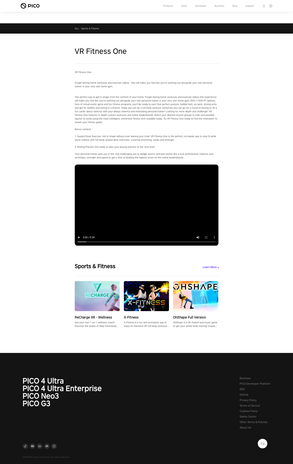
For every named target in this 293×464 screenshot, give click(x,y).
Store (184, 5)
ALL (77, 28)
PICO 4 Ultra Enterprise (62, 388)
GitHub (244, 394)
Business (219, 5)
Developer (200, 5)
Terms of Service (250, 405)
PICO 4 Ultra (43, 381)
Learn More (210, 267)
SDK (242, 389)
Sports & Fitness (90, 28)
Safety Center (248, 416)
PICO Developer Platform (255, 383)
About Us (245, 427)
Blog (234, 5)
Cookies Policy (249, 411)
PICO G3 (36, 403)
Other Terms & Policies (254, 422)
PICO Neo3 (41, 396)
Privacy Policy (248, 400)
